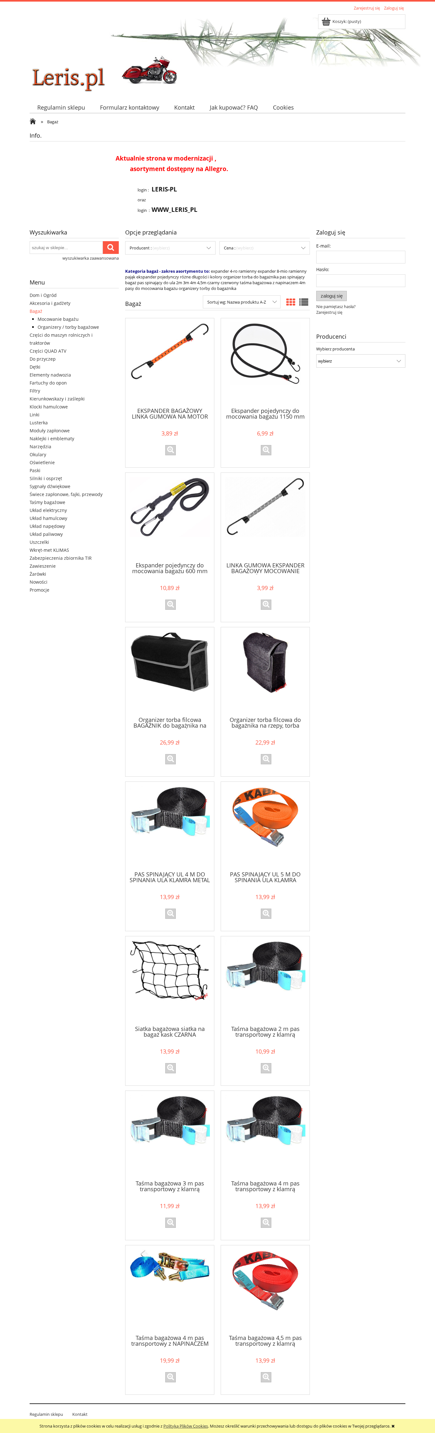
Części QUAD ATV (48, 351)
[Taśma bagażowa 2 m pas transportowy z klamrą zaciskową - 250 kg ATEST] (265, 980)
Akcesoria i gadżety (50, 303)
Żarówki (38, 574)
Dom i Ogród (43, 295)
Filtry (35, 391)
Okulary (38, 454)
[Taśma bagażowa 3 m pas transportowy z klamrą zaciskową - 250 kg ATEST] (170, 1135)
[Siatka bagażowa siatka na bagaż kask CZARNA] (170, 980)
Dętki (35, 367)
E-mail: (323, 246)
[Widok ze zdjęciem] (290, 302)
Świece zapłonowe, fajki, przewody (66, 494)
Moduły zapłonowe (50, 431)
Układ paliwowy (46, 534)
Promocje (39, 590)
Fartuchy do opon (48, 383)
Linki (34, 415)
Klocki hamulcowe (49, 407)
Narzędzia (40, 446)
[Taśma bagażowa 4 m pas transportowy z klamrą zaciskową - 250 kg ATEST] (265, 1135)
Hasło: (322, 269)
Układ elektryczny (48, 510)
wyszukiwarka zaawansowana (90, 258)
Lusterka (39, 423)
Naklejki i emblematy (52, 439)
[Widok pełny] (303, 302)
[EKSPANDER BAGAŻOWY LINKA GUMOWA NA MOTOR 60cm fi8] (170, 362)
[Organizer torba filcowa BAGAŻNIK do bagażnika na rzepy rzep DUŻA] (170, 671)
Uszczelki (39, 542)
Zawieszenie (43, 566)
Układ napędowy (47, 526)
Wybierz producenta (335, 349)
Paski (35, 470)
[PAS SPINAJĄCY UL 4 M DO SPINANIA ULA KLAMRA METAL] (170, 826)
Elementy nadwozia (50, 375)
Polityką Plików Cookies (185, 1426)
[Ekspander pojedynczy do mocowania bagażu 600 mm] (170, 517)
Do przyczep (43, 359)
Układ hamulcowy (48, 518)
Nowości (38, 582)
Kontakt (80, 1414)
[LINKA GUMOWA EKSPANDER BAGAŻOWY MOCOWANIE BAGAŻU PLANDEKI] (265, 517)
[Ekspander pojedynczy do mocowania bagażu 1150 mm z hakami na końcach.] (265, 362)
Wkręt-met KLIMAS (49, 550)
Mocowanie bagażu (58, 319)
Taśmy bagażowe (47, 502)
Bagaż (36, 311)
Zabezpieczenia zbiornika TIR (61, 558)
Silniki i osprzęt (46, 478)
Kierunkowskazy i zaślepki (57, 399)
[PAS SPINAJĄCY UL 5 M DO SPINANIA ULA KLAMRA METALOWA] (265, 826)
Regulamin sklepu (46, 1414)
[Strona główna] (77, 53)
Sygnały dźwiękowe (50, 486)
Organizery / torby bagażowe (68, 327)
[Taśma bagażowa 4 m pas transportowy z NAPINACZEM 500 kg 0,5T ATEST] (170, 1289)
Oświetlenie (42, 462)
